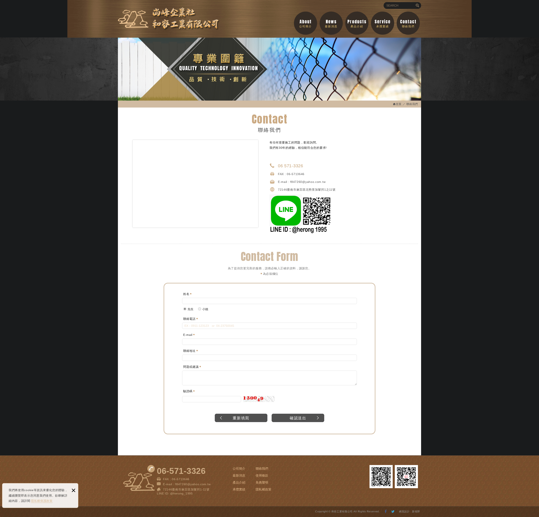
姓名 (186, 294)
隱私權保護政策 (42, 500)
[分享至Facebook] (386, 512)
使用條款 (262, 475)
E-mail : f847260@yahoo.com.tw (187, 484)
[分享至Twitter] (393, 512)
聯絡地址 (189, 350)
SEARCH (417, 5)
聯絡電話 (189, 318)
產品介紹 (357, 23)
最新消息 (331, 23)
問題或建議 (191, 366)
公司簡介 (305, 23)
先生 (190, 309)
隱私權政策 (263, 489)
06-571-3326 (181, 471)
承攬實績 (383, 23)
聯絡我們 (408, 23)
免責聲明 (262, 482)
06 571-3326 (290, 165)
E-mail (187, 334)
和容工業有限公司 (169, 19)
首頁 (399, 104)
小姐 (204, 309)
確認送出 (298, 418)
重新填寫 (241, 418)
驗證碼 (187, 391)
